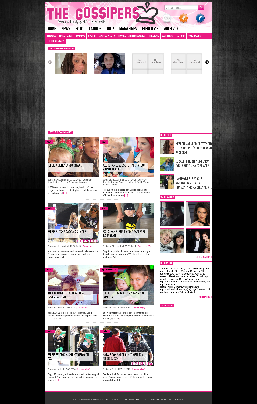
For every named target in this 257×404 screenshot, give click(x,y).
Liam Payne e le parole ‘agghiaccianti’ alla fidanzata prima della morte (193, 183)
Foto (79, 29)
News (66, 29)
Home (52, 29)
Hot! (110, 29)
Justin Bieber (168, 36)
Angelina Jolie (194, 36)
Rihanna (122, 36)
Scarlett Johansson (55, 41)
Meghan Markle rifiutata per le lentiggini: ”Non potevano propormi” (193, 148)
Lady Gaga (181, 36)
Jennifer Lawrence (136, 36)
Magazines (128, 29)
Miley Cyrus (51, 36)
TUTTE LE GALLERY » (203, 257)
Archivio (171, 29)
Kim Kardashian (66, 36)
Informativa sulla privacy (131, 399)
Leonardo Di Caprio (107, 36)
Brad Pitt (92, 36)
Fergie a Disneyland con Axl (65, 165)
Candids (95, 29)
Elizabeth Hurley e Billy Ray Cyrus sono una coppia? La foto (192, 166)
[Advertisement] (128, 104)
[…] (65, 193)
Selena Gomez (153, 36)
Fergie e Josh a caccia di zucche (67, 232)
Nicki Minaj (80, 36)
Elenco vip (150, 29)
